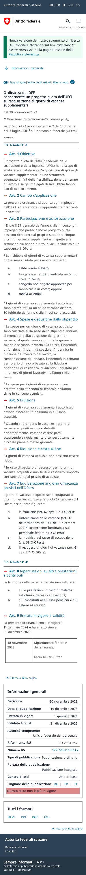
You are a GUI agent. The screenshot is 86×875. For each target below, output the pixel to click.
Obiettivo (22, 153)
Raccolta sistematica (24, 54)
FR (58, 5)
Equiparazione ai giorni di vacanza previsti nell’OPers (41, 485)
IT (64, 5)
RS (16, 144)
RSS (40, 862)
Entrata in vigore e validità (36, 615)
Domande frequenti (16, 847)
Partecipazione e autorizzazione (41, 218)
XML (47, 817)
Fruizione (22, 400)
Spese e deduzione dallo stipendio (43, 319)
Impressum (24, 869)
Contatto (10, 851)
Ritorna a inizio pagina (21, 678)
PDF (24, 817)
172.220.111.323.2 (65, 750)
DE (52, 5)
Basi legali (9, 869)
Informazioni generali (23, 68)
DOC (35, 817)
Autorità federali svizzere (22, 5)
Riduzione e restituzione (35, 448)
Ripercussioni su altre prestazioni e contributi (40, 573)
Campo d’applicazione (33, 195)
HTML (11, 817)
